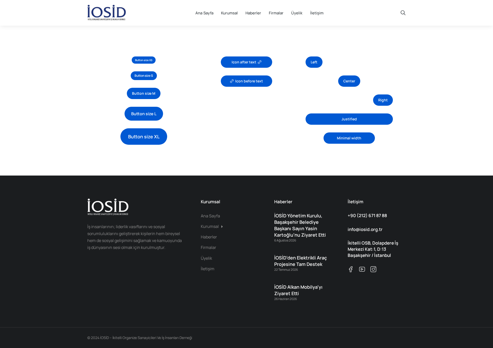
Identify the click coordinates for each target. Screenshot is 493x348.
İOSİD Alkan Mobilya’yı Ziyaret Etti (298, 290)
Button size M (143, 93)
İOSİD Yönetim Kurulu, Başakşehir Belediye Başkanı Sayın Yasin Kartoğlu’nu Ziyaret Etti (300, 225)
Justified (349, 119)
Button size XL (143, 136)
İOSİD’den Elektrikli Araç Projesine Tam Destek (300, 261)
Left (314, 62)
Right (383, 100)
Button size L (143, 114)
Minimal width (349, 138)
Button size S (144, 75)
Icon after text (244, 62)
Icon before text (249, 81)
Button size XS (143, 60)
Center (349, 81)
